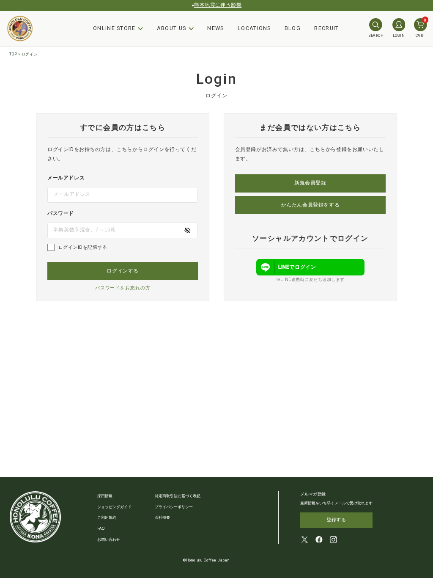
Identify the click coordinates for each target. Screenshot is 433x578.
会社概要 (162, 517)
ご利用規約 (106, 517)
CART (421, 28)
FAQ (101, 528)
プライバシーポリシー (174, 506)
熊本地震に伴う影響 (217, 5)
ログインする (123, 271)
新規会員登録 (310, 183)
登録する (336, 520)
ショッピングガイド (114, 506)
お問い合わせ (108, 539)
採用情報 (104, 495)
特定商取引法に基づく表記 (177, 495)
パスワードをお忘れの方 (123, 288)
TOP (13, 54)
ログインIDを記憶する (82, 247)
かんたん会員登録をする (310, 205)
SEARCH (376, 35)
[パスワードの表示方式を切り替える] (187, 230)
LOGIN (399, 35)
